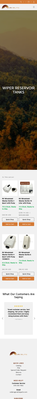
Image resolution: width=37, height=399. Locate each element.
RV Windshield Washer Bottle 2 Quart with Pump (8, 201)
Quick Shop (10, 219)
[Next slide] (34, 318)
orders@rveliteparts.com (18, 392)
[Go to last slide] (3, 318)
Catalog (18, 366)
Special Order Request (18, 370)
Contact (18, 374)
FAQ (18, 368)
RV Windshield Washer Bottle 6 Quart (25, 255)
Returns (18, 372)
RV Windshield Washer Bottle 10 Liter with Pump (25, 201)
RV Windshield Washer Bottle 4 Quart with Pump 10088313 (8, 256)
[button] (21, 2)
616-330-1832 (18, 385)
